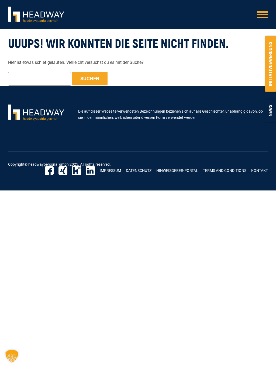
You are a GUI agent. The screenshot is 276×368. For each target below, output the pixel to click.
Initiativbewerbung (270, 63)
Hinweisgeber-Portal (177, 170)
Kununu (76, 170)
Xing (62, 170)
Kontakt (259, 170)
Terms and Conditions (224, 170)
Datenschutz (138, 170)
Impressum (110, 170)
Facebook (49, 170)
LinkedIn (90, 170)
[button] (12, 356)
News (270, 110)
